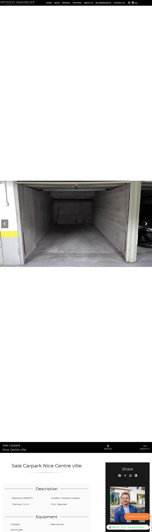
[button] (128, 527)
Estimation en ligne (137, 517)
